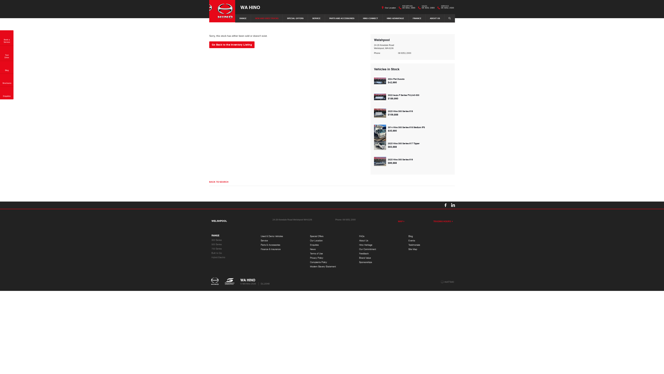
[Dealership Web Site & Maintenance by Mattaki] (447, 282)
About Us (435, 18)
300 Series (216, 240)
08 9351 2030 (447, 7)
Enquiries (314, 245)
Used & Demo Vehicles (272, 236)
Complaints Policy (318, 262)
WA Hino (250, 7)
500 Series (216, 244)
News (313, 249)
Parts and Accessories (341, 18)
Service (316, 18)
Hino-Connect (370, 18)
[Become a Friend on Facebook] (445, 205)
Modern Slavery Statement (323, 266)
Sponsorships (365, 262)
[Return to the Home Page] (215, 282)
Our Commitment (367, 249)
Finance (417, 18)
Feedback (364, 253)
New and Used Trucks (266, 18)
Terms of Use (316, 253)
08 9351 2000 (408, 7)
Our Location (390, 8)
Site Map (412, 249)
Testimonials (414, 245)
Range (242, 18)
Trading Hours (442, 221)
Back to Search (218, 182)
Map (400, 221)
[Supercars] (229, 282)
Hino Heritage (365, 245)
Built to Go (216, 253)
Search (449, 18)
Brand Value (365, 258)
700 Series (216, 248)
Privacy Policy (316, 258)
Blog (410, 236)
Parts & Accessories (270, 245)
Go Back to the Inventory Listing (232, 44)
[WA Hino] (222, 11)
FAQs (361, 236)
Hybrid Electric (218, 257)
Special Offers (295, 18)
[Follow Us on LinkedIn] (452, 205)
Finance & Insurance (271, 249)
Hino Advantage (395, 18)
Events (411, 240)
